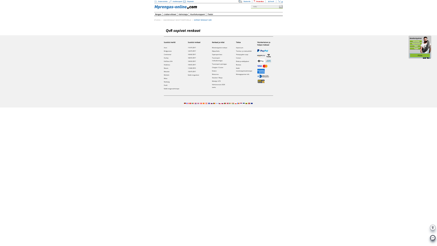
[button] (433, 227)
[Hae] (281, 7)
